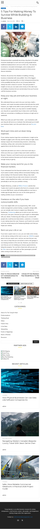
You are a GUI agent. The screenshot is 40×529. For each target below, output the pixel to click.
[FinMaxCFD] (20, 359)
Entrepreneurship (21, 255)
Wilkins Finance (23, 186)
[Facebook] (4, 26)
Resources (4, 337)
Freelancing (11, 212)
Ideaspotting (4, 329)
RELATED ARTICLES (13, 283)
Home (2, 6)
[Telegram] (22, 26)
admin (4, 21)
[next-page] (21, 303)
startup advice (5, 257)
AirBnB (31, 236)
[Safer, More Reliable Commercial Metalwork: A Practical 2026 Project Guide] (20, 290)
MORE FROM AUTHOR (26, 283)
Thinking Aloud (5, 318)
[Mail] (18, 520)
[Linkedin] (16, 26)
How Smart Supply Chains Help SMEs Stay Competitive (33, 297)
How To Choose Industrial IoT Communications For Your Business (10, 276)
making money (31, 255)
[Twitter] (10, 26)
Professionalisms (5, 315)
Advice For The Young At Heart (9, 312)
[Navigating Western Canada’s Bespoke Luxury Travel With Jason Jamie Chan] (20, 424)
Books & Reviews (6, 334)
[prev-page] (19, 303)
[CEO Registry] (20, 351)
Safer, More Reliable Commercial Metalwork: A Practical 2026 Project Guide (20, 298)
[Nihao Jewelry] (20, 355)
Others (6, 6)
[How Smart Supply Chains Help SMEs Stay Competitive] (33, 290)
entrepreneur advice (11, 255)
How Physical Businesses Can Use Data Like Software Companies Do (6, 298)
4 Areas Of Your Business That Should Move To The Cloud (30, 276)
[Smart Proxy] (20, 353)
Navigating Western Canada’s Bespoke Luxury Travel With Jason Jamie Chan (19, 442)
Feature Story (4, 323)
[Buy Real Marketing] (20, 357)
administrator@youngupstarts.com (23, 517)
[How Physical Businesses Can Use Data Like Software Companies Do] (7, 290)
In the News (4, 326)
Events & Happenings (7, 332)
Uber (4, 249)
